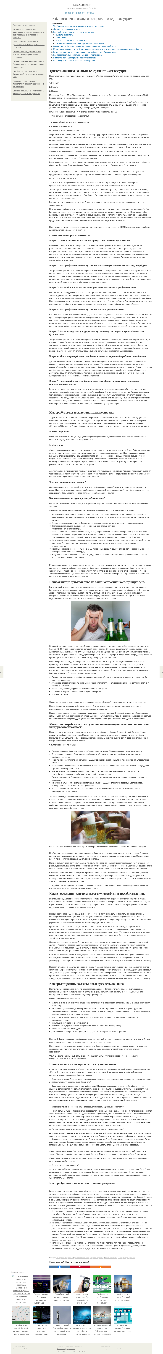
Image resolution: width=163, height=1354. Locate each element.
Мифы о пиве (62, 37)
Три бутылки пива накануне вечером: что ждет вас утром (78, 26)
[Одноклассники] (100, 1267)
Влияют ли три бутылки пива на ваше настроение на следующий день (84, 46)
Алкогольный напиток (110, 1258)
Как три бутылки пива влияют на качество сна (73, 31)
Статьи (90, 12)
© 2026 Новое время (19, 1346)
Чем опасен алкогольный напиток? (71, 40)
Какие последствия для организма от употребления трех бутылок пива (84, 52)
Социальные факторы (96, 1258)
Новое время (81, 5)
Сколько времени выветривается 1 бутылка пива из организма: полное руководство (29, 64)
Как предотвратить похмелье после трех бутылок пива (77, 54)
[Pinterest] (80, 1267)
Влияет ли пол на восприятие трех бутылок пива (74, 57)
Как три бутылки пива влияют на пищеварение (74, 60)
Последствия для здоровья (64, 1258)
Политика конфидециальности (66, 1349)
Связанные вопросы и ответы (66, 29)
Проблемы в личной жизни (81, 1258)
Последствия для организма (126, 1258)
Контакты (60, 1346)
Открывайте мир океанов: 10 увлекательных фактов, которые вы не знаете (29, 45)
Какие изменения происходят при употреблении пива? (80, 43)
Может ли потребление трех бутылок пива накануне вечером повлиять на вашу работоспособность (97, 49)
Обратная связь (105, 1346)
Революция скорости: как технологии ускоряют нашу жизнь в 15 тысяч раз (28, 84)
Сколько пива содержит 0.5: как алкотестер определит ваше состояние (27, 54)
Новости (80, 12)
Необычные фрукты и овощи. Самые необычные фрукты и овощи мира (29, 74)
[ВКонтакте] (59, 1267)
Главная (69, 12)
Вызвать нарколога (64, 34)
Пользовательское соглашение (73, 1346)
